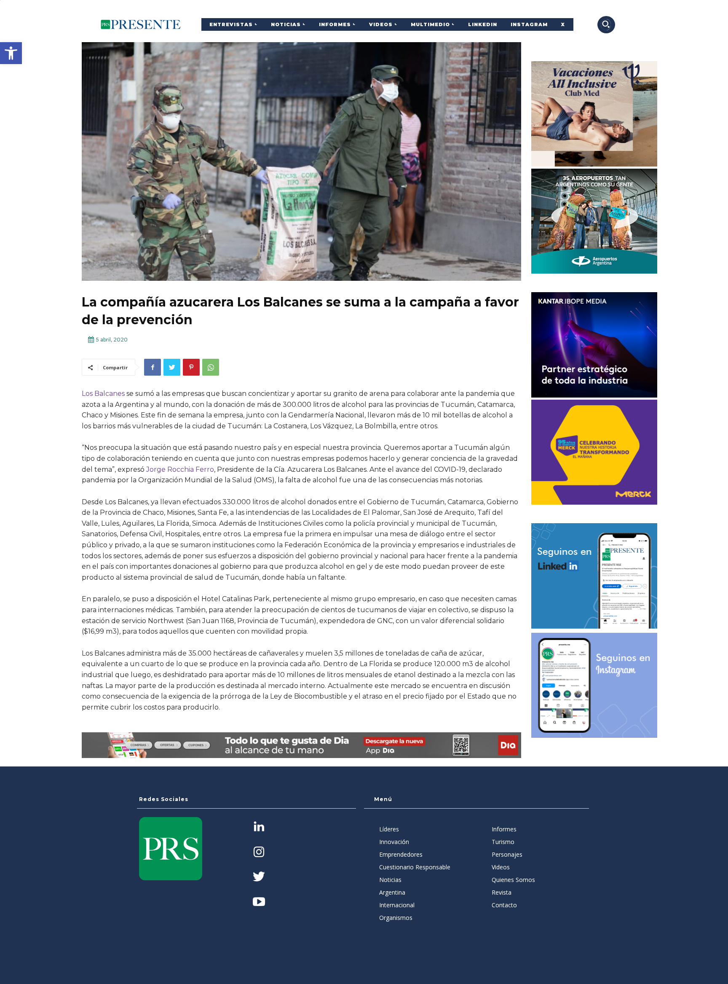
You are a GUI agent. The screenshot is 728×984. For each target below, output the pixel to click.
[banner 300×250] (594, 221)
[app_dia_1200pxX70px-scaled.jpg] (301, 745)
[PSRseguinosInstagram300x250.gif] (594, 685)
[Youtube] (259, 902)
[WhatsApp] (210, 367)
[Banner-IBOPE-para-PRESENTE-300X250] (594, 345)
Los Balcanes (103, 394)
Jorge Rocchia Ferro (180, 469)
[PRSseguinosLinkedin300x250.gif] (594, 576)
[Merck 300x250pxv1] (594, 452)
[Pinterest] (191, 367)
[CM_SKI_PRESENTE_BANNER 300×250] (594, 114)
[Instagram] (259, 852)
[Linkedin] (259, 827)
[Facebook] (152, 367)
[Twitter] (171, 367)
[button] (11, 53)
